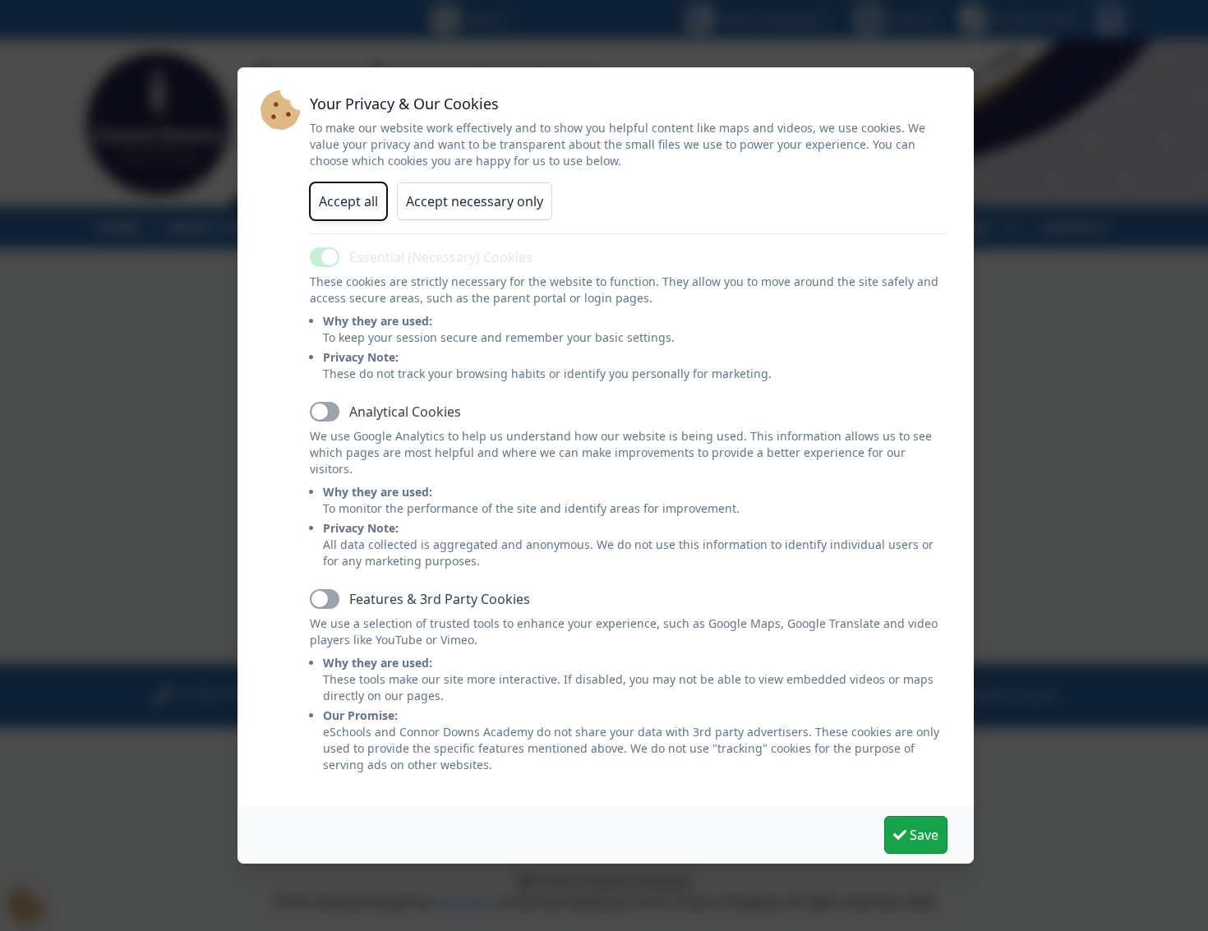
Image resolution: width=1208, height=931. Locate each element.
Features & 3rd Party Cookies (439, 599)
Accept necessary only (474, 201)
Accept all (348, 201)
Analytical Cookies (405, 412)
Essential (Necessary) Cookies (441, 257)
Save (922, 835)
